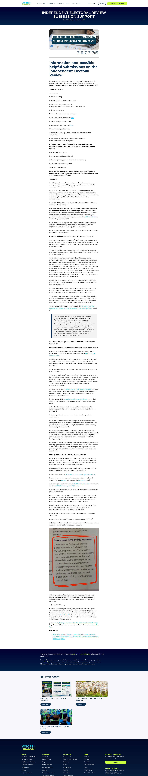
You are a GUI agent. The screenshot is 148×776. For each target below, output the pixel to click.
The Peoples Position (48, 773)
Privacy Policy (88, 770)
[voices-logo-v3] (26, 3)
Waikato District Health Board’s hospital (78, 389)
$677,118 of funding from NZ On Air (67, 486)
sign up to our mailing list (81, 654)
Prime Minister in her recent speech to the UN (80, 474)
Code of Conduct (89, 764)
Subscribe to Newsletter (28, 756)
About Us (86, 756)
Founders (87, 759)
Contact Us (87, 762)
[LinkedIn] (86, 53)
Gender (65, 770)
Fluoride (44, 770)
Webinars (45, 756)
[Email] (97, 53)
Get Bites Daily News (27, 764)
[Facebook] (78, 53)
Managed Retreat (47, 767)
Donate (24, 770)
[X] (82, 53)
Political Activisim (47, 764)
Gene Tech (66, 773)
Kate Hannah (64, 615)
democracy (82, 480)
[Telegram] (89, 53)
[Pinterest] (93, 53)
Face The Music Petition (70, 759)
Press (85, 767)
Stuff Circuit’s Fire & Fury (81, 484)
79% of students (90, 217)
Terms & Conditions (89, 773)
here (72, 118)
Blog (43, 762)
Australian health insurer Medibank (75, 399)
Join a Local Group (27, 759)
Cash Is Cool (67, 756)
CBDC (65, 764)
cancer (63, 480)
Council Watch (26, 767)
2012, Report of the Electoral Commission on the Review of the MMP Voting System (71, 307)
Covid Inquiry (67, 767)
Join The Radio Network (28, 762)
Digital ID (65, 762)
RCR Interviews (46, 759)
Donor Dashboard (27, 773)
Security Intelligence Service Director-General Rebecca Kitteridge (76, 623)
